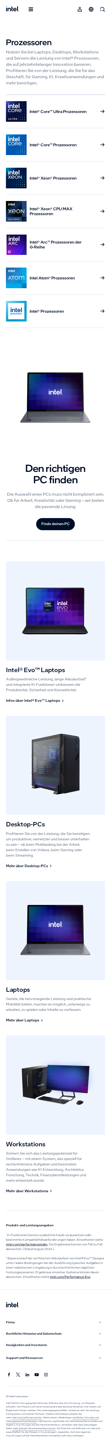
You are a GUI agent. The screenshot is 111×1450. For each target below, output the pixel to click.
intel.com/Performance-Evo (70, 1277)
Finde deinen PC (55, 523)
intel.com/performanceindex (26, 1244)
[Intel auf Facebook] (9, 1375)
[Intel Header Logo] (12, 9)
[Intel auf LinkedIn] (28, 1375)
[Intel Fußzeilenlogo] (12, 1305)
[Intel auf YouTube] (37, 1375)
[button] (54, 1322)
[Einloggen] (79, 9)
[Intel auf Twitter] (18, 1375)
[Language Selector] (91, 9)
